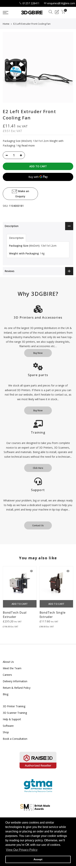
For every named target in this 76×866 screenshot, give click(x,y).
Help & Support (12, 719)
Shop (6, 732)
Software (8, 725)
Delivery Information (15, 681)
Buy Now (38, 353)
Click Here (38, 468)
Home (6, 23)
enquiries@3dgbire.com (61, 3)
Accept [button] (38, 859)
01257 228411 (31, 3)
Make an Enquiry (22, 193)
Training (38, 432)
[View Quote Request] (57, 12)
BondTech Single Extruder (52, 614)
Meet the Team (12, 668)
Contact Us (38, 525)
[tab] (16, 238)
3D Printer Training (14, 706)
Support (38, 490)
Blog (5, 694)
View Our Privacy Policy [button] (21, 849)
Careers (7, 674)
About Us (8, 662)
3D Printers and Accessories (38, 317)
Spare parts (38, 375)
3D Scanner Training (15, 712)
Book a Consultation (15, 738)
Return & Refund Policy (16, 687)
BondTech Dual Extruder (14, 614)
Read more (28, 145)
